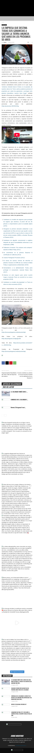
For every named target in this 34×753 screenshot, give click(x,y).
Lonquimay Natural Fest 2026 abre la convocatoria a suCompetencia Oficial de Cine (21, 714)
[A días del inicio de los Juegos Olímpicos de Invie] (17, 499)
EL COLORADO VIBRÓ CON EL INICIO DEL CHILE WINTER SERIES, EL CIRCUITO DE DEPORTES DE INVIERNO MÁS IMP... (21, 681)
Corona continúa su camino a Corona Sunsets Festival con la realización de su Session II (24, 375)
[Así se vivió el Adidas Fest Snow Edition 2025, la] (17, 654)
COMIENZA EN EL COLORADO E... (19, 400)
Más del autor (8, 387)
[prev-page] (3, 415)
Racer (5, 42)
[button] (2, 18)
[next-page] (5, 415)
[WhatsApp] (14, 363)
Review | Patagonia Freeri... (18, 407)
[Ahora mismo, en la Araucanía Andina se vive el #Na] (17, 592)
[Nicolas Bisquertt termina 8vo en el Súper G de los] (17, 437)
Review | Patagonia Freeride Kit (19, 704)
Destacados (4, 24)
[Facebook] (3, 363)
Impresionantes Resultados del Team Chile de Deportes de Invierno (9, 374)
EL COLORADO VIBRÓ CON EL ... (19, 392)
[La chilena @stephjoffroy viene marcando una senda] (17, 561)
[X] (7, 363)
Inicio (3, 22)
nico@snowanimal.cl (20, 745)
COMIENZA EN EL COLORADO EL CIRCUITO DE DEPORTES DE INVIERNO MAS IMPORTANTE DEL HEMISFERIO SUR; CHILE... (21, 697)
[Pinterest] (11, 363)
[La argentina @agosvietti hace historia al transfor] (17, 468)
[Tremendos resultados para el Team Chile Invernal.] (17, 530)
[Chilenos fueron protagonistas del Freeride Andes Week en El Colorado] (6, 690)
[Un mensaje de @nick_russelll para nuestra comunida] (17, 623)
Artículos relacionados (12, 384)
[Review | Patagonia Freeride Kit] (6, 409)
